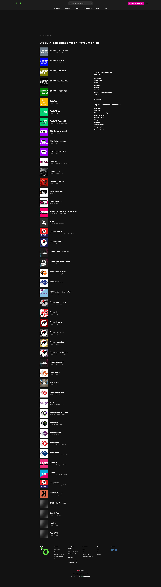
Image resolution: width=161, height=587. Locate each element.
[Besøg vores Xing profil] (116, 550)
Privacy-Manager (72, 562)
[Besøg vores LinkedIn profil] (112, 550)
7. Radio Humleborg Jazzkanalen (103, 92)
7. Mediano (97, 122)
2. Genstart (97, 110)
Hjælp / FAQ (86, 554)
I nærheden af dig (87, 8)
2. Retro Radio (98, 80)
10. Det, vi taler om (99, 129)
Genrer (98, 8)
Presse (56, 551)
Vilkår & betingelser (73, 551)
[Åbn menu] (147, 3)
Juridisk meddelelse (71, 556)
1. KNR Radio (97, 78)
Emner (106, 8)
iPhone (98, 549)
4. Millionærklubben (99, 115)
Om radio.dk (57, 549)
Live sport (76, 8)
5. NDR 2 (96, 87)
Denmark (81, 570)
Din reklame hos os (59, 554)
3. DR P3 (96, 83)
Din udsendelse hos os (59, 557)
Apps (84, 551)
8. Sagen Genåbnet (99, 124)
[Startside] (40, 35)
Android (99, 554)
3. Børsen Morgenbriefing (101, 113)
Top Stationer (57, 8)
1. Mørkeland (97, 108)
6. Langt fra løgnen (99, 120)
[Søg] (91, 3)
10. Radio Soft (98, 99)
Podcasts (67, 8)
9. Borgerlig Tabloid (99, 127)
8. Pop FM (96, 94)
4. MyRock (97, 85)
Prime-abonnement (88, 556)
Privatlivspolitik (72, 553)
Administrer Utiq (72, 560)
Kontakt (85, 549)
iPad (98, 551)
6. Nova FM (97, 90)
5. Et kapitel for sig (99, 117)
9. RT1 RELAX (97, 97)
